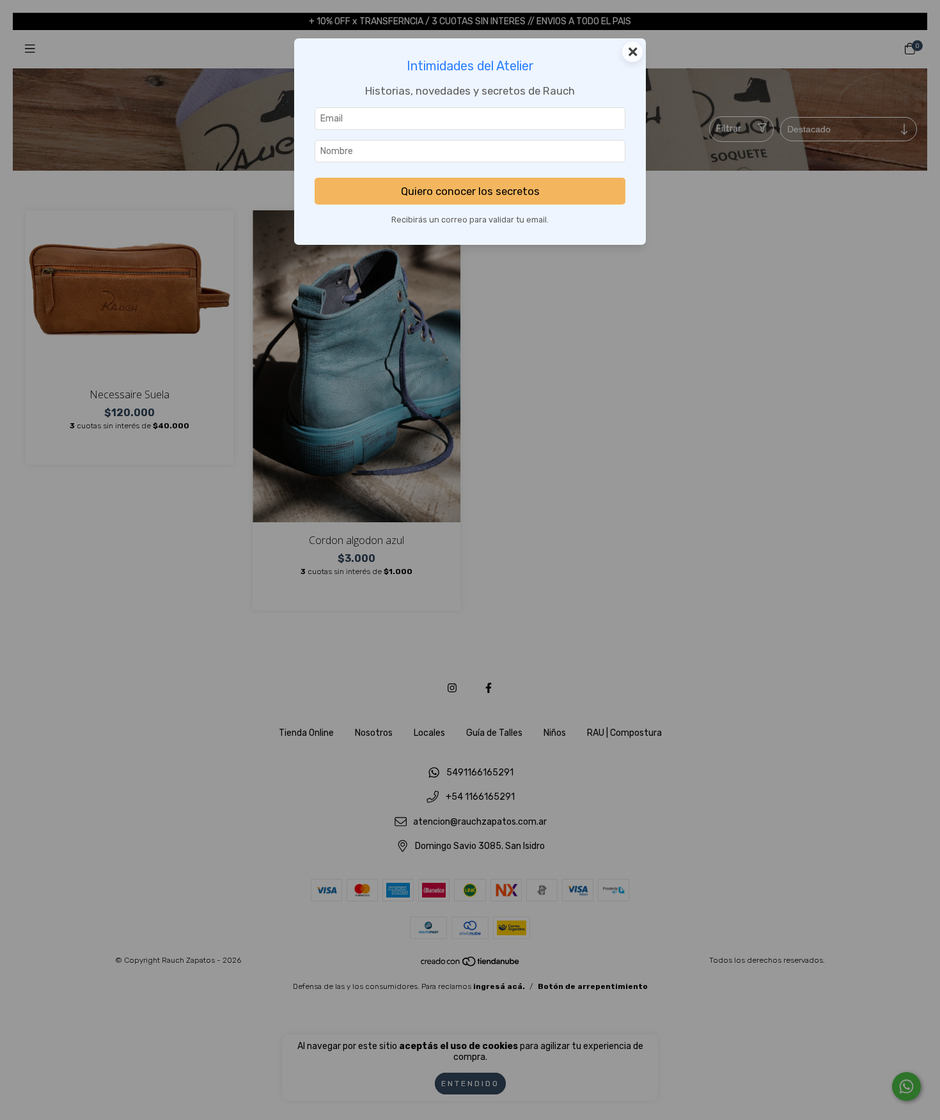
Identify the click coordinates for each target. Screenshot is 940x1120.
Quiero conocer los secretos (470, 191)
